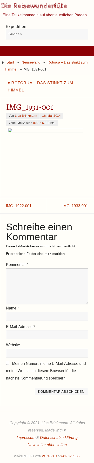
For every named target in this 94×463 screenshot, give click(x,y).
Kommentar (17, 264)
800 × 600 (40, 123)
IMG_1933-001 (75, 206)
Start (10, 62)
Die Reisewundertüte (34, 6)
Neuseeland (30, 62)
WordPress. (70, 456)
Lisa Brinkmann (26, 115)
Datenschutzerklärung (59, 437)
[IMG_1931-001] (47, 157)
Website (13, 345)
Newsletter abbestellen (47, 445)
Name (12, 308)
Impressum (26, 437)
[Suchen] (82, 34)
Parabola (49, 456)
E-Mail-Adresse (20, 326)
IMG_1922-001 (19, 206)
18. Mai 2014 (51, 115)
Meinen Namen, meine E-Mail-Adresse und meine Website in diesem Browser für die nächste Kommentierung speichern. (46, 370)
